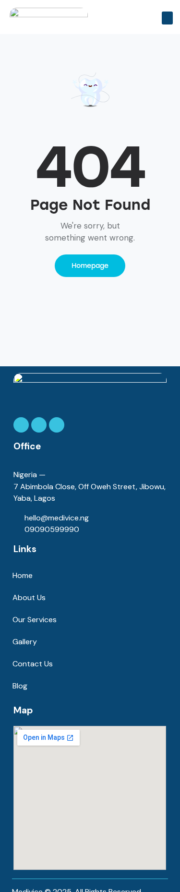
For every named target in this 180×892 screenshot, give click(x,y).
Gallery (24, 642)
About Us (29, 597)
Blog (19, 686)
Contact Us (32, 664)
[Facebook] (21, 425)
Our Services (34, 620)
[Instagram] (39, 425)
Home (22, 575)
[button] (167, 18)
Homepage (90, 266)
